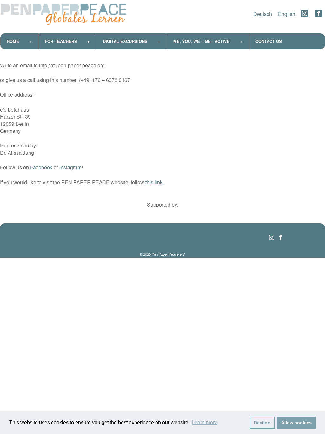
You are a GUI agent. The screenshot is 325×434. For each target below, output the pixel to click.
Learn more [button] (204, 422)
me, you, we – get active (201, 41)
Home (13, 41)
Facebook (41, 167)
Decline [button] (262, 422)
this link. (154, 182)
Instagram (70, 167)
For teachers (61, 41)
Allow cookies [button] (296, 422)
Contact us (268, 41)
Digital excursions (125, 41)
